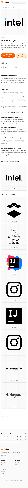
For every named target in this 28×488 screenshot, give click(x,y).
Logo (6, 450)
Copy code (22, 55)
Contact (2, 473)
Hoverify (17, 462)
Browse (7, 7)
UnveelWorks (17, 483)
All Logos (3, 462)
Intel (3, 37)
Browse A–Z (3, 464)
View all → (24, 433)
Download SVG (9, 55)
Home (2, 7)
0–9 (17, 442)
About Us (3, 471)
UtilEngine (17, 464)
